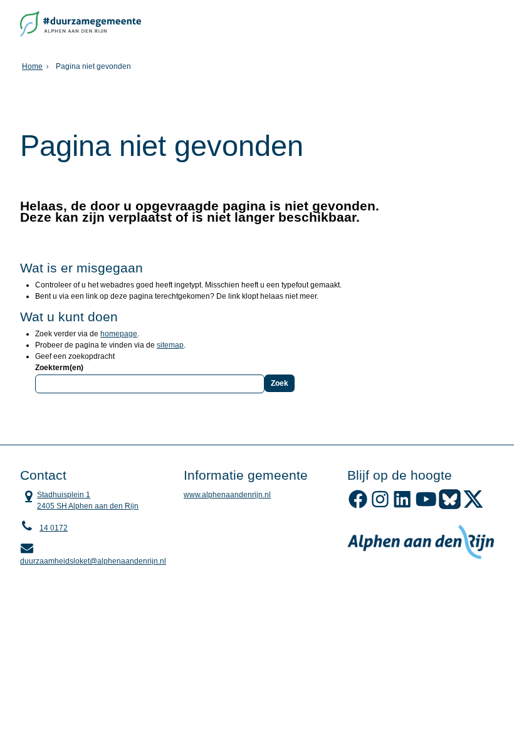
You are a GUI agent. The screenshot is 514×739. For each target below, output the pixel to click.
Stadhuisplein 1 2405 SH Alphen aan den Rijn (79, 499)
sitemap (170, 345)
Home (32, 66)
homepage (118, 333)
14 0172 (53, 528)
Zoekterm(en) (59, 367)
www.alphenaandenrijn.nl (227, 494)
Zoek (279, 383)
